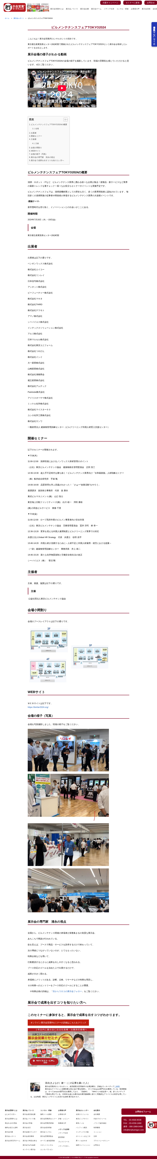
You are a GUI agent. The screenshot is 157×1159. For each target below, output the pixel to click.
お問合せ (151, 3)
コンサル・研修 (123, 9)
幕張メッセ (80, 1123)
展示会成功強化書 (29, 1114)
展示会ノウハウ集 (29, 1119)
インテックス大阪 (82, 1132)
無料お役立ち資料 (11, 1127)
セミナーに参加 (132, 3)
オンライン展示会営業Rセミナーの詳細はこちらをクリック (58, 1022)
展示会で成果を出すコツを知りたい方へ (47, 160)
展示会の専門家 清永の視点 (43, 157)
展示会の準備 (27, 1123)
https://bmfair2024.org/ (38, 707)
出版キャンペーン (110, 3)
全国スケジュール (82, 1114)
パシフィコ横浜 (81, 1127)
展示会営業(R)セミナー (47, 1119)
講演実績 (61, 1137)
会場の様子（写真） (39, 154)
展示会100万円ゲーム (12, 1141)
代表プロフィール (100, 1119)
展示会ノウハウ (72, 9)
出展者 (33, 133)
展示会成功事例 (28, 1136)
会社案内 (97, 1110)
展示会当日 (27, 1127)
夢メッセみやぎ (81, 1141)
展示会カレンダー (82, 1110)
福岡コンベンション (83, 1145)
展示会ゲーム (96, 9)
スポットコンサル (46, 1145)
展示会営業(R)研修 (47, 1123)
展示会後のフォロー (30, 1132)
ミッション (98, 1132)
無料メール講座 (46, 1114)
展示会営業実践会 (46, 1136)
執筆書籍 (97, 1127)
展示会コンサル (46, 1132)
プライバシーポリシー (101, 1141)
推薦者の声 (62, 1123)
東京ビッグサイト (82, 1119)
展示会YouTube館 (29, 1145)
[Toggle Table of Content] (64, 120)
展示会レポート (10, 1136)
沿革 (95, 1136)
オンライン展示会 (29, 1149)
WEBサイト (36, 151)
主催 (37, 143)
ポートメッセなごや (83, 1136)
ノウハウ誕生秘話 (100, 1123)
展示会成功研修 (46, 1127)
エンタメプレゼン (46, 1149)
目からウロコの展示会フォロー (67, 991)
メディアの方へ (63, 1146)
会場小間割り (36, 148)
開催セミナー (36, 136)
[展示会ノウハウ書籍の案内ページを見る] (38, 4)
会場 (37, 129)
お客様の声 (135, 9)
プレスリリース (63, 1142)
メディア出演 (109, 9)
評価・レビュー (63, 1119)
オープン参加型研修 (47, 1141)
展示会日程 (146, 9)
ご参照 (117, 1086)
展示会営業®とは (57, 9)
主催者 (34, 139)
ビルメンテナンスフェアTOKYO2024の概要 (49, 124)
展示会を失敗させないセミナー (154, 34)
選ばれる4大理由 (11, 1123)
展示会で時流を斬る (30, 1141)
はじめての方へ (10, 1114)
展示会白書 (84, 9)
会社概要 (97, 1114)
